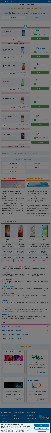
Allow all (42, 425)
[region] (25, 428)
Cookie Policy (21, 431)
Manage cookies (42, 431)
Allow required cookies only (41, 428)
